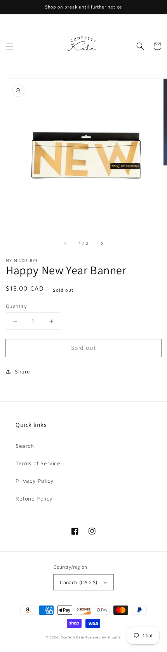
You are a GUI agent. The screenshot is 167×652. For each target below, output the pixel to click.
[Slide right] (101, 243)
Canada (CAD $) (78, 582)
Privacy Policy (35, 480)
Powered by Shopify (103, 637)
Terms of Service (38, 463)
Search (25, 445)
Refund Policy (34, 498)
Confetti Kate (73, 637)
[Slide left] (65, 243)
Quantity (16, 306)
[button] (9, 46)
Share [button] (22, 371)
